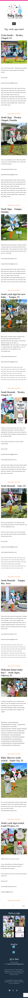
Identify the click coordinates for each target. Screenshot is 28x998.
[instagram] (16, 990)
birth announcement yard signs (12, 561)
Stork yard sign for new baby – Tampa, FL (13, 296)
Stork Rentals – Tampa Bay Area (13, 582)
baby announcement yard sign (8, 367)
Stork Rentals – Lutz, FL (13, 485)
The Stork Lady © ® (18, 980)
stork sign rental (7, 568)
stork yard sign (10, 379)
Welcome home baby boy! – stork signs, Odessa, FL (12, 672)
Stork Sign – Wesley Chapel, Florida (11, 119)
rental (14, 373)
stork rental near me (12, 377)
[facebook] (9, 990)
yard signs (9, 373)
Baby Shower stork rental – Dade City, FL (12, 759)
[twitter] (13, 990)
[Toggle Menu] (14, 23)
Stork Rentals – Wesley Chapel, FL (13, 393)
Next (24, 906)
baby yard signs (10, 371)
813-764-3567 (15, 962)
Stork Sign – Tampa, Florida (11, 210)
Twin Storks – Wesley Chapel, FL (12, 37)
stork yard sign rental (20, 379)
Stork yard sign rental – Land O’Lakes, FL (13, 824)
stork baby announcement (7, 564)
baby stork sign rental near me (11, 369)
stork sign (20, 377)
